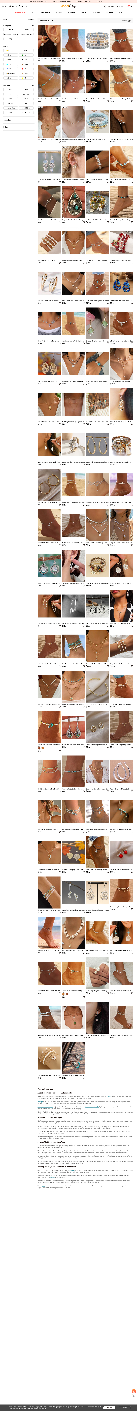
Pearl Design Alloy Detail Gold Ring (96, 991)
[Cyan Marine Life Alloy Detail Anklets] (73, 646)
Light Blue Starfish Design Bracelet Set (98, 139)
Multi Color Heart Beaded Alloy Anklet (121, 58)
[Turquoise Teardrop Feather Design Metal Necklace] (73, 202)
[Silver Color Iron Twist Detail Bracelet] (49, 202)
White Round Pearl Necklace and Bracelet (74, 301)
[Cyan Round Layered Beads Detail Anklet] (121, 162)
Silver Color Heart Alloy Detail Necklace (74, 381)
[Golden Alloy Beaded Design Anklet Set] (121, 890)
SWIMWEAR (71, 12)
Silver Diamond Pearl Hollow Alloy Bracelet (99, 179)
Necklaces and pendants (45, 1107)
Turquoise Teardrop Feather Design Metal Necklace (77, 220)
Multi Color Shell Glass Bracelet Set (96, 220)
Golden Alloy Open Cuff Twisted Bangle (98, 704)
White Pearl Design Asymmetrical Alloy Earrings (100, 1035)
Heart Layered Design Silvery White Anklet (74, 58)
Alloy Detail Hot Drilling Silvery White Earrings (51, 179)
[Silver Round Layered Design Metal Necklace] (97, 525)
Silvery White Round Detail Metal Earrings (50, 583)
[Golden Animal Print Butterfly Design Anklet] (73, 525)
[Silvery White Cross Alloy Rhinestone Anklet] (49, 525)
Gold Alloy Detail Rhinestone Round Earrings (51, 301)
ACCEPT (109, 1408)
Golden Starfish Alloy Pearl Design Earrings (51, 58)
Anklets (109, 1096)
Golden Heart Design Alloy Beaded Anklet (122, 745)
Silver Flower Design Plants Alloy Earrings (74, 910)
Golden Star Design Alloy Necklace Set (73, 260)
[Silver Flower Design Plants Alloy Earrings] (73, 892)
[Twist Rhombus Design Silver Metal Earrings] (121, 404)
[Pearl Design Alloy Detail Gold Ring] (97, 973)
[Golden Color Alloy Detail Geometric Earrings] (49, 812)
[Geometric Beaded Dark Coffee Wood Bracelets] (121, 445)
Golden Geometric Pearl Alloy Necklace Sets (123, 381)
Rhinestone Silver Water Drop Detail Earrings (75, 745)
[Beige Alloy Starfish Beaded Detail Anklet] (49, 646)
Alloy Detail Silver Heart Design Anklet (97, 502)
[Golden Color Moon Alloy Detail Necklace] (97, 646)
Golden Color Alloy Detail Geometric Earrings (51, 829)
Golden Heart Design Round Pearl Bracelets (51, 260)
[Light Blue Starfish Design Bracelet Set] (97, 122)
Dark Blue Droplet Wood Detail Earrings (122, 301)
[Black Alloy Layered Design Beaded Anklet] (97, 852)
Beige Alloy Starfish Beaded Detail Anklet (50, 664)
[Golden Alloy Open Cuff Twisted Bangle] (97, 687)
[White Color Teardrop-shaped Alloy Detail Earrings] (49, 445)
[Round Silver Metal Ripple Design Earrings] (121, 772)
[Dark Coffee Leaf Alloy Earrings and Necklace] (97, 404)
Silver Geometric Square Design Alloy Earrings (100, 623)
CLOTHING (109, 12)
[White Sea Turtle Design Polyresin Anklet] (73, 772)
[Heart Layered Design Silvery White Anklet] (73, 41)
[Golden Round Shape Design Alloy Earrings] (49, 485)
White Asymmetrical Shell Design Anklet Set (51, 1035)
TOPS (32, 12)
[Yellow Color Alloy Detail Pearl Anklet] (49, 727)
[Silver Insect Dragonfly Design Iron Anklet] (73, 324)
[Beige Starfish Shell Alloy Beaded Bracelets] (121, 646)
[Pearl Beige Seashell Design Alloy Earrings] (121, 933)
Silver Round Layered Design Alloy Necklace (75, 99)
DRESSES (58, 12)
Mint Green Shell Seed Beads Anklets (73, 829)
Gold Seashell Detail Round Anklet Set (121, 704)
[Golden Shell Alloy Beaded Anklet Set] (73, 485)
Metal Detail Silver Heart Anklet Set (96, 829)
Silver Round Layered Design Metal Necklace (99, 543)
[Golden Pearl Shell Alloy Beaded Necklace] (97, 772)
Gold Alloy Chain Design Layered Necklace (75, 422)
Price (5, 127)
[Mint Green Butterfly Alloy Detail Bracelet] (97, 364)
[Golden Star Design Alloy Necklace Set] (73, 243)
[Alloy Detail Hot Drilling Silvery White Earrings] (49, 162)
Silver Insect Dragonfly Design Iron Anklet (74, 341)
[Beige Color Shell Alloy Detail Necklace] (121, 525)
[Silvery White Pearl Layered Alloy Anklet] (97, 243)
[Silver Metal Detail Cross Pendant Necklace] (121, 606)
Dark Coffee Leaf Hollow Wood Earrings (50, 381)
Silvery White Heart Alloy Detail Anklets (49, 950)
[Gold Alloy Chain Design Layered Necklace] (73, 404)
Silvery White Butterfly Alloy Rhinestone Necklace (53, 341)
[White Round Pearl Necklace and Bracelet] (73, 283)
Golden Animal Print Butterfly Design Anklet (75, 543)
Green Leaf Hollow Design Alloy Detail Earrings (100, 341)
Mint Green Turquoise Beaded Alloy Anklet (50, 99)
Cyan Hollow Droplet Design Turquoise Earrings (76, 1075)
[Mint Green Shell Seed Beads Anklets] (73, 812)
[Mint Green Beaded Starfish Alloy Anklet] (73, 973)
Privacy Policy (41, 1409)
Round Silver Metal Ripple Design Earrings (123, 789)
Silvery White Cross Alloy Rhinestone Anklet (51, 543)
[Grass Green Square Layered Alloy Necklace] (73, 1018)
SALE (120, 12)
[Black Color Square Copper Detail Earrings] (97, 81)
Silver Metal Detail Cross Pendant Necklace (123, 623)
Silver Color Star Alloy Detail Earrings (121, 139)
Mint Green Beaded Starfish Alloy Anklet (74, 991)
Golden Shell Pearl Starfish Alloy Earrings (50, 623)
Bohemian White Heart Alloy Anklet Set (122, 502)
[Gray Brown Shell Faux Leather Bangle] (73, 445)
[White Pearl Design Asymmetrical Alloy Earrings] (97, 1018)
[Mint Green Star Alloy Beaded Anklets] (97, 283)
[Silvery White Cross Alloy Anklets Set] (49, 973)
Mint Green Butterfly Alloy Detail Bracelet (98, 381)
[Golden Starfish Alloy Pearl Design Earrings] (49, 41)
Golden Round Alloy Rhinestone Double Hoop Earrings (102, 745)
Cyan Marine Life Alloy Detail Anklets (73, 664)
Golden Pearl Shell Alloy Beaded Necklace (98, 789)
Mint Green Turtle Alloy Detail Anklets (121, 1035)
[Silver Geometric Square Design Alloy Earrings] (97, 606)
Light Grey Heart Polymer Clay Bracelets (98, 58)
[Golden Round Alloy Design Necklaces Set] (73, 687)
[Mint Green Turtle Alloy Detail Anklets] (121, 1018)
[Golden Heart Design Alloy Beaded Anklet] (121, 727)
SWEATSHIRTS (45, 12)
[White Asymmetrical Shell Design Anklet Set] (49, 1018)
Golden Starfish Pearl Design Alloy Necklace (51, 422)
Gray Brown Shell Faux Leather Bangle (74, 462)
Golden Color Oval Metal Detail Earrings (98, 462)
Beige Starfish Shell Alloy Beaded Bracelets (123, 664)
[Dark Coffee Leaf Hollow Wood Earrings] (49, 364)
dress (43, 1186)
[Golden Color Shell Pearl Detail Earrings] (121, 566)
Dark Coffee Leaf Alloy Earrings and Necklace (100, 422)
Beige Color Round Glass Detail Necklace (50, 869)
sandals (52, 1177)
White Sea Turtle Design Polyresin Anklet (74, 789)
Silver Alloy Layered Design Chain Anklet (122, 99)
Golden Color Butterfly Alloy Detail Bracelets (51, 1075)
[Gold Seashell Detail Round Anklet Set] (121, 687)
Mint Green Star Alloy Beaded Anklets (97, 301)
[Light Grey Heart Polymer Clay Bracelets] (97, 41)
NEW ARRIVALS (20, 12)
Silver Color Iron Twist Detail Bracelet (49, 220)
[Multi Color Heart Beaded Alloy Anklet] (121, 41)
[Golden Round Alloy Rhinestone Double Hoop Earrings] (97, 727)
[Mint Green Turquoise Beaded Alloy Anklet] (49, 81)
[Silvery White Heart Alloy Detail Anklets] (49, 933)
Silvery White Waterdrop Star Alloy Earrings (99, 910)
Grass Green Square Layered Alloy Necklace (75, 1035)
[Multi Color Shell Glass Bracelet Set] (97, 202)
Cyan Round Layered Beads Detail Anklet (122, 179)
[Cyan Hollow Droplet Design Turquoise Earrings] (73, 1058)
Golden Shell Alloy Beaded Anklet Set (73, 502)
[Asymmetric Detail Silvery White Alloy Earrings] (73, 606)
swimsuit (72, 1170)
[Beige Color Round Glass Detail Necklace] (49, 852)
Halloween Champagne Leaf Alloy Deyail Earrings (77, 869)
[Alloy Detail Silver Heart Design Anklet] (97, 485)
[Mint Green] (42, 748)
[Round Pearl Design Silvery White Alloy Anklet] (97, 933)
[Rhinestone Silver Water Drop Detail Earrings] (73, 727)
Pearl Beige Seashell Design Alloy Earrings (123, 950)
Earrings (40, 1101)
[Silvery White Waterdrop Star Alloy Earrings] (97, 892)
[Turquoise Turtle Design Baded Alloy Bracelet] (121, 812)
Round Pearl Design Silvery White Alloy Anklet (100, 950)
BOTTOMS (96, 12)
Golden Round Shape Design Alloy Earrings (51, 502)
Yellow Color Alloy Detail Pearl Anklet (49, 745)
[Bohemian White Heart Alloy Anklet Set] (121, 485)
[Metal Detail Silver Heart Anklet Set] (97, 812)
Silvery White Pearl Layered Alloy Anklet (98, 260)
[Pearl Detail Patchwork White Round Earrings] (73, 566)
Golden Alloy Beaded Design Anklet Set (122, 907)
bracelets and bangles (92, 1107)
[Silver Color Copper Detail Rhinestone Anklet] (121, 973)
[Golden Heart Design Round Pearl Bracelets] (49, 243)
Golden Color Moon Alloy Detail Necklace (98, 664)
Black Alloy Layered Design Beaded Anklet (99, 869)
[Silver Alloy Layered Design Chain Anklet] (121, 81)
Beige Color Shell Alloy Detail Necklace (121, 543)
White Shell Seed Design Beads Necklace (74, 950)
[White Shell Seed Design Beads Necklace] (73, 933)
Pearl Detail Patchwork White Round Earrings (76, 583)
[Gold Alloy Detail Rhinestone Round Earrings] (49, 283)
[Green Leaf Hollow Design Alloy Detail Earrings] (97, 324)
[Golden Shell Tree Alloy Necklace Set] (49, 687)
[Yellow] (39, 748)
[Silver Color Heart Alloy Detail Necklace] (73, 364)
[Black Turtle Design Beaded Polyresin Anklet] (121, 202)
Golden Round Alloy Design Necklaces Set (74, 704)
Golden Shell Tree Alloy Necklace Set (49, 704)
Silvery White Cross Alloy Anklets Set (49, 991)
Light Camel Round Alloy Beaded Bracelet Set (100, 583)
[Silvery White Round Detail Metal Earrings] (49, 566)
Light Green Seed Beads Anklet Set (48, 789)
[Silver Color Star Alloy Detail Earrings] (121, 122)
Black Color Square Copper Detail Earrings (99, 99)
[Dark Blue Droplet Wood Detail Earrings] (121, 283)
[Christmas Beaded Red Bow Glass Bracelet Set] (121, 243)
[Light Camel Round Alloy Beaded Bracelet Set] (97, 566)
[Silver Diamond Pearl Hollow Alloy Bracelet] (97, 162)
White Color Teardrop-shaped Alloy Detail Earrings (53, 462)
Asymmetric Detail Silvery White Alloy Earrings (76, 623)
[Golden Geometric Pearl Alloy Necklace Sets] (121, 364)
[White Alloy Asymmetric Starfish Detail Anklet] (121, 324)
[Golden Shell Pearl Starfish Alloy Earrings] (49, 606)
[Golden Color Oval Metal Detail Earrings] (97, 445)
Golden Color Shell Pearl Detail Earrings (122, 583)
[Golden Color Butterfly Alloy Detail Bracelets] (49, 1058)
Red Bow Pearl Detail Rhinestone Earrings (123, 869)
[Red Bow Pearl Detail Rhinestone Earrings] (121, 852)
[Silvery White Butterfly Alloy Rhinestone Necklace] (49, 324)
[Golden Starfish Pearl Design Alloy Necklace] (49, 404)
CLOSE (125, 1408)
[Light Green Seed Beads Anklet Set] (49, 772)
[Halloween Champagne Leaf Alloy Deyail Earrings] (73, 852)
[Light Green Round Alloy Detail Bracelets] (49, 892)
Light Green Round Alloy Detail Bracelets (50, 910)
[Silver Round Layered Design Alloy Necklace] (73, 81)
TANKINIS (84, 12)
